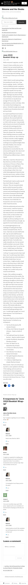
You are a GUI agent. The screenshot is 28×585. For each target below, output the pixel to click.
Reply (4, 425)
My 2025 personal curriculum (9, 32)
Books (9, 394)
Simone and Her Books (13, 9)
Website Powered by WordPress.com (14, 576)
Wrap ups (14, 394)
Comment (19, 558)
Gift (24, 3)
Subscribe (21, 22)
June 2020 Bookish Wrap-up (10, 56)
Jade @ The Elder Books (9, 413)
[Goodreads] (5, 48)
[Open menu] (3, 16)
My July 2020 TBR (7, 570)
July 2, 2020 (6, 501)
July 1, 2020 (6, 415)
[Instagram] (3, 48)
